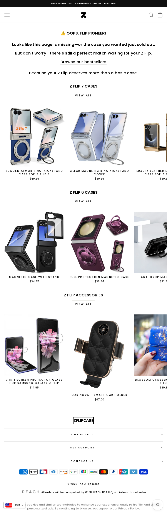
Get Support (82, 447)
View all (83, 95)
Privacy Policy (128, 508)
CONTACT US (82, 461)
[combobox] (14, 505)
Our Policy (82, 434)
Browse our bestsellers (83, 61)
